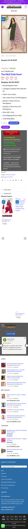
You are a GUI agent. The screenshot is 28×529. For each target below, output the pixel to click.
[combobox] (14, 467)
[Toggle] (2, 190)
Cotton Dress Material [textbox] (13, 466)
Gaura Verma (10, 339)
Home (2, 55)
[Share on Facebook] (5, 180)
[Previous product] (5, 65)
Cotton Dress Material (10, 55)
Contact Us (4, 476)
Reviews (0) (7, 193)
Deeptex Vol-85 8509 (8, 177)
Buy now (6, 127)
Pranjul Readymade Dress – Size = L (20, 314)
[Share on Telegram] (21, 180)
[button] (2, 7)
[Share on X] (8, 180)
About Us (3, 473)
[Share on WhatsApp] (2, 180)
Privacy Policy (4, 488)
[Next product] (2, 65)
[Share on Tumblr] (18, 180)
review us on (10, 333)
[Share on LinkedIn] (16, 180)
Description (7, 190)
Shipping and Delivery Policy (8, 482)
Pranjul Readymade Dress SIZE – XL (6, 220)
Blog (2, 470)
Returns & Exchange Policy (8, 485)
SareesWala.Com (11, 325)
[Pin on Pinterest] (13, 180)
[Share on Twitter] (10, 180)
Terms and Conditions (6, 479)
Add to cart (14, 123)
